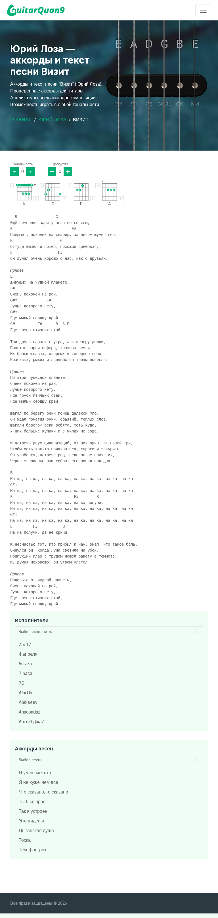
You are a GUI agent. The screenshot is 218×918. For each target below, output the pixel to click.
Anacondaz (30, 712)
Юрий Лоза (52, 120)
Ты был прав (32, 801)
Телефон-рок (32, 850)
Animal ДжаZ (32, 721)
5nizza (25, 663)
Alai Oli (25, 692)
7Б (21, 683)
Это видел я (31, 821)
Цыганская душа (36, 830)
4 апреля (28, 654)
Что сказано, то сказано (43, 792)
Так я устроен (33, 811)
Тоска (25, 840)
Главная (21, 120)
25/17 (25, 644)
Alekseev (28, 702)
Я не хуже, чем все (38, 782)
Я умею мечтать (35, 772)
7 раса (25, 673)
